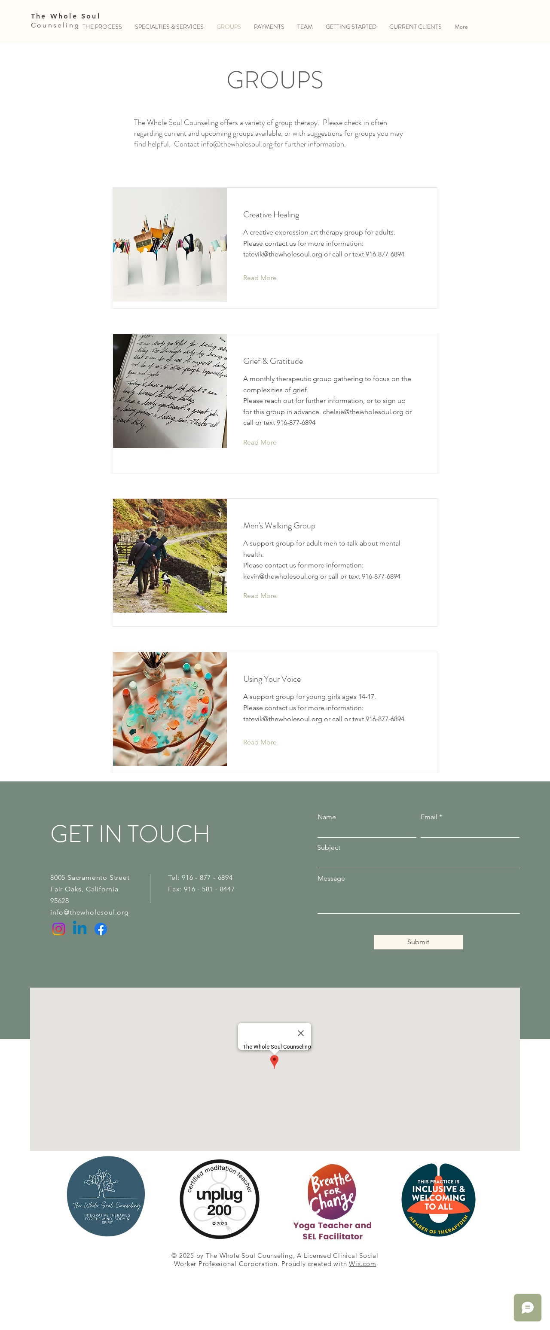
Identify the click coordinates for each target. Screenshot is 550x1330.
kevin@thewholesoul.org (280, 576)
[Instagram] (58, 929)
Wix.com (362, 1264)
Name (327, 817)
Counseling (55, 25)
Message (331, 878)
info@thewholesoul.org (236, 143)
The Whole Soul (66, 16)
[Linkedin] (79, 929)
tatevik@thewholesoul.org (282, 254)
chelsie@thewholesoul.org (363, 412)
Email (429, 817)
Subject (328, 847)
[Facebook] (100, 929)
